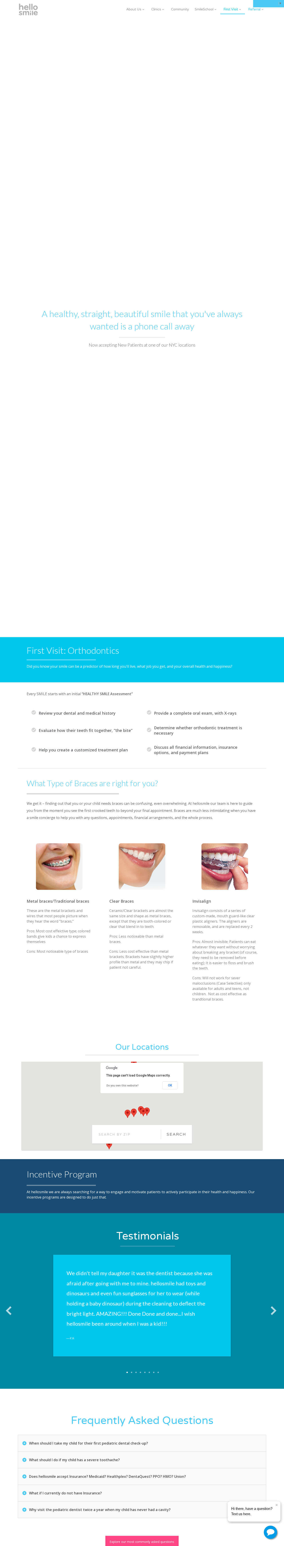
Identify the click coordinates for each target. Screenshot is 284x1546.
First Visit (230, 9)
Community (180, 9)
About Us (133, 9)
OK (170, 1085)
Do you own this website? (122, 1085)
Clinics (156, 9)
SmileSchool (204, 9)
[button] (147, 1112)
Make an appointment (221, 1535)
